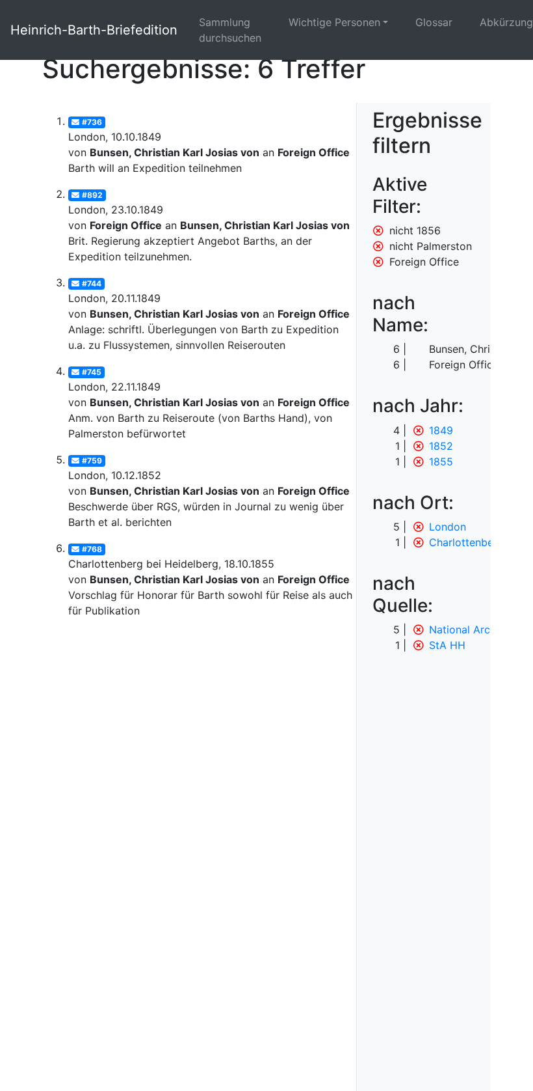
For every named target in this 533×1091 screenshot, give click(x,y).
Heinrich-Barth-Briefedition (93, 30)
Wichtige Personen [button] (334, 22)
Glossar (433, 22)
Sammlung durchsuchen (230, 30)
